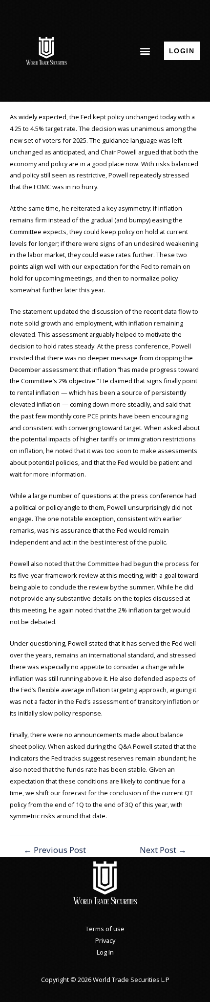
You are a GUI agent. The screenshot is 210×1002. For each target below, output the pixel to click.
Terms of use (105, 928)
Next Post (163, 850)
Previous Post (54, 850)
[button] (145, 51)
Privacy (105, 940)
